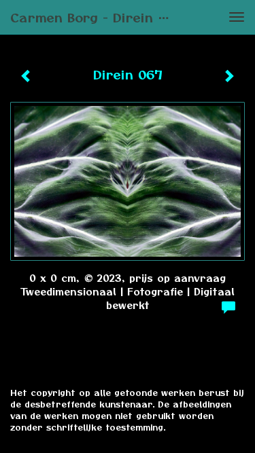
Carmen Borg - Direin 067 (96, 17)
